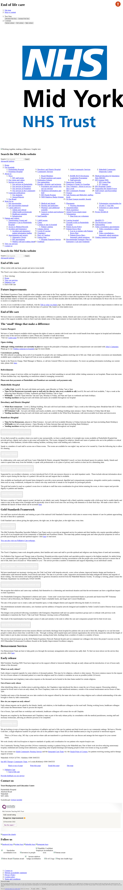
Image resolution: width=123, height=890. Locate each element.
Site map (8, 10)
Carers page (12, 338)
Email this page (53, 766)
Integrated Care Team (56, 752)
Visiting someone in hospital (23, 349)
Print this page (35, 766)
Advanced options (7, 161)
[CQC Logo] (8, 808)
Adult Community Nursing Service (29, 752)
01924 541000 (16, 800)
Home (7, 278)
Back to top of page (15, 766)
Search (3, 159)
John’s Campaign (112, 347)
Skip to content (10, 12)
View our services (11, 280)
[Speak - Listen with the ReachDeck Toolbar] (118, 4)
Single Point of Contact (78, 752)
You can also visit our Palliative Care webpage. (18, 541)
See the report (9, 825)
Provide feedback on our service (12, 776)
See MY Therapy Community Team (14, 762)
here (15, 363)
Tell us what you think (48, 305)
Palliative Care (10, 282)
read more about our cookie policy (12, 888)
